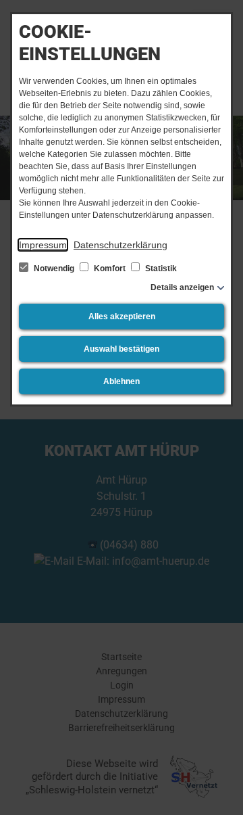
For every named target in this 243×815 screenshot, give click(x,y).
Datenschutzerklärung (120, 244)
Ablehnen (121, 381)
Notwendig (54, 268)
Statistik (160, 268)
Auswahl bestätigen (121, 349)
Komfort (110, 268)
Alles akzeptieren (121, 316)
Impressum (43, 244)
